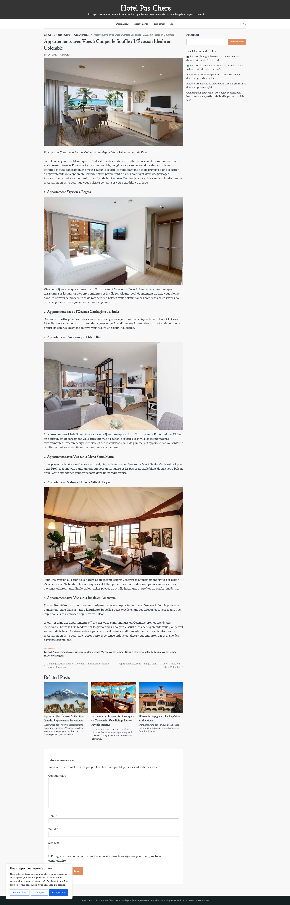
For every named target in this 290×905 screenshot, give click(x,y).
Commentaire (58, 776)
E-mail (53, 829)
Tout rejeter (39, 892)
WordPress (203, 900)
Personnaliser (19, 892)
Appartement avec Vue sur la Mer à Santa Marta (80, 652)
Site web (54, 843)
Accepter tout (58, 892)
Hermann (65, 54)
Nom (52, 816)
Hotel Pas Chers (146, 8)
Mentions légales (123, 900)
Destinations (122, 23)
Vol (171, 23)
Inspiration (159, 23)
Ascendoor (179, 900)
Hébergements (140, 23)
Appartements (51, 648)
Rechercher (192, 34)
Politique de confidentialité (146, 900)
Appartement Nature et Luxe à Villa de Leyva (135, 652)
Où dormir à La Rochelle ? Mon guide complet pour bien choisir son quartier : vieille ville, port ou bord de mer (215, 96)
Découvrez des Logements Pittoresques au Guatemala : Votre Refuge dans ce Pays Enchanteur (112, 720)
